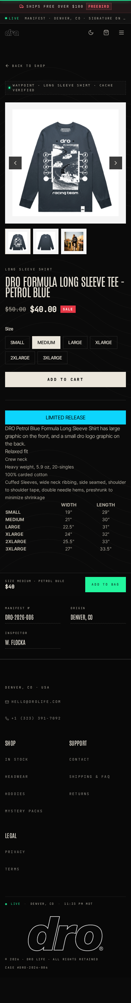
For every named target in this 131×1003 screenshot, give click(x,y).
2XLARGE (20, 357)
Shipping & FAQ (89, 776)
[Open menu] (121, 33)
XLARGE (103, 342)
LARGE (75, 342)
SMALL (17, 342)
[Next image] (115, 163)
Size (9, 328)
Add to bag (106, 584)
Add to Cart (65, 379)
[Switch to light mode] (91, 33)
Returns (79, 794)
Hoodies (15, 794)
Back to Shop (29, 66)
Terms (12, 869)
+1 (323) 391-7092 (36, 718)
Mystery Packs (24, 811)
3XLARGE (52, 357)
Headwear (17, 776)
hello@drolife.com (36, 701)
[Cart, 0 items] (106, 33)
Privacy (15, 852)
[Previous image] (15, 163)
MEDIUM (46, 342)
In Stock (17, 759)
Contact (79, 759)
